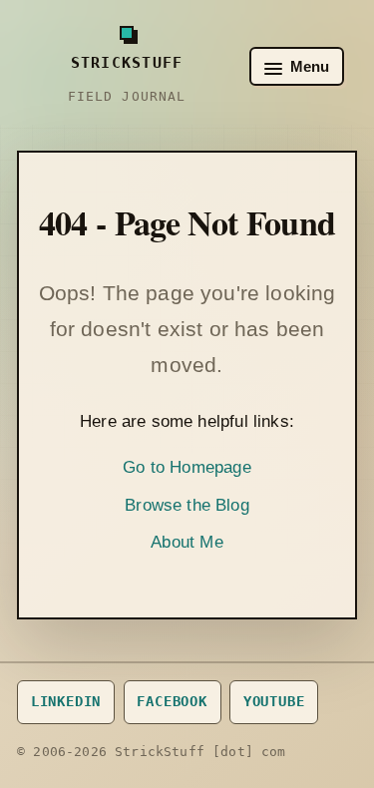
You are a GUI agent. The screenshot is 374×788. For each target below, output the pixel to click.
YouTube (274, 701)
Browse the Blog (187, 505)
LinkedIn (66, 701)
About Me (186, 542)
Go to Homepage (186, 467)
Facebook (172, 701)
